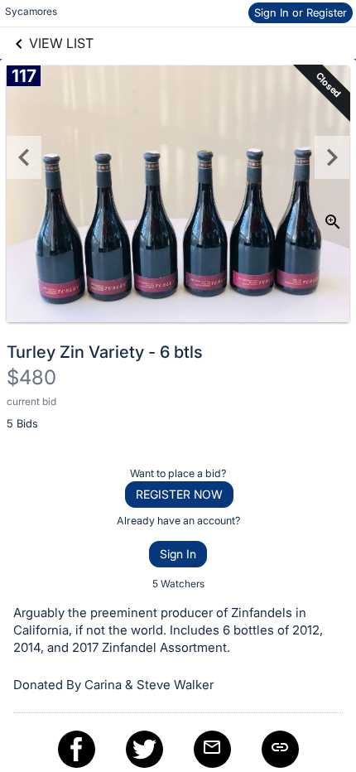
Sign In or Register (300, 12)
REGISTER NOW (179, 494)
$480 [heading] (31, 377)
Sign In (178, 554)
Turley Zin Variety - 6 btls (105, 352)
